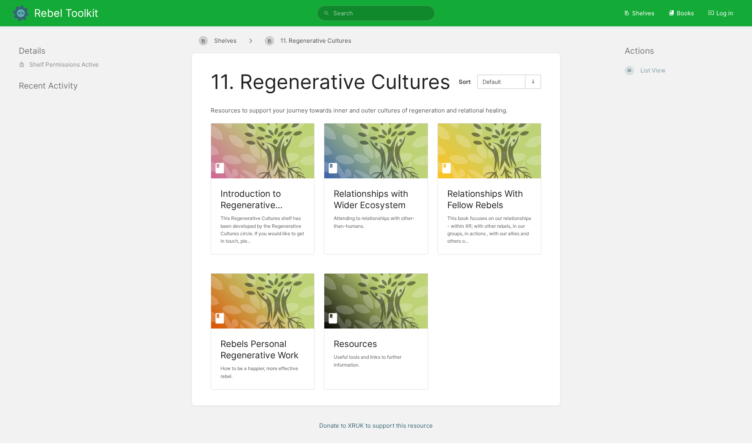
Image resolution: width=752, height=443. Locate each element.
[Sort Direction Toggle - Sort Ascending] (532, 81)
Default (492, 81)
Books (685, 13)
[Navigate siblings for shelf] (250, 41)
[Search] (326, 13)
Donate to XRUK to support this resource (376, 425)
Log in (724, 13)
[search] (376, 13)
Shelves (643, 13)
